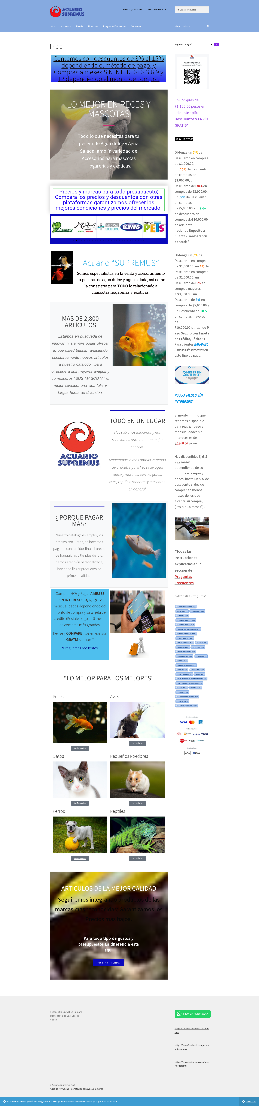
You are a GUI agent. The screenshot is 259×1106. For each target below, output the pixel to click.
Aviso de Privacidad (157, 9)
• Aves (181, 687)
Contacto (136, 26)
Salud (199, 674)
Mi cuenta (66, 26)
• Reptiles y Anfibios (186, 705)
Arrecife (182, 615)
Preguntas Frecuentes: (81, 648)
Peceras (181, 660)
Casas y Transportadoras (188, 629)
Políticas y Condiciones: (133, 9)
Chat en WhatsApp (195, 1014)
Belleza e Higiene (186, 620)
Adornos (182, 611)
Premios (182, 669)
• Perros (182, 701)
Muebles (201, 656)
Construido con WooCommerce (87, 1088)
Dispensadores (184, 638)
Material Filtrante (186, 651)
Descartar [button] (251, 1101)
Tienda (79, 26)
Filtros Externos (184, 642)
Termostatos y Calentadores (189, 683)
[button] (55, 227)
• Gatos (195, 687)
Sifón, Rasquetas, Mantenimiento (191, 678)
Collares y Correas (186, 633)
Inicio (52, 26)
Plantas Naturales (186, 665)
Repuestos (198, 669)
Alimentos (198, 611)
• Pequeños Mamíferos (187, 696)
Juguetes (182, 647)
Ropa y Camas (184, 674)
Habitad (201, 642)
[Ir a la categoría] (216, 44)
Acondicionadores (186, 606)
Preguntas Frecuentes (114, 26)
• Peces (182, 692)
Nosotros (93, 26)
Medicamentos (184, 656)
